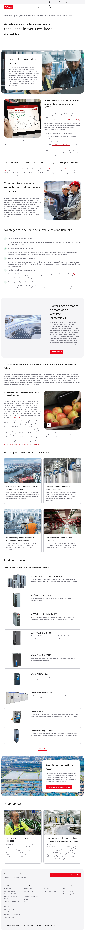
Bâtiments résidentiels (10, 894)
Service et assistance (30, 886)
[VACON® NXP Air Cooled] (16, 679)
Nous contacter (28, 902)
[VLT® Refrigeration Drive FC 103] (16, 619)
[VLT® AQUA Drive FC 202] (16, 600)
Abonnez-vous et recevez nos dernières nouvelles (65, 875)
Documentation (28, 888)
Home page (7, 15)
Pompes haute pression (49, 891)
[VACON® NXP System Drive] (16, 697)
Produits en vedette (21, 42)
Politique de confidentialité (11, 925)
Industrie (6, 906)
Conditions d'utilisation (27, 925)
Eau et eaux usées (9, 917)
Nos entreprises (48, 886)
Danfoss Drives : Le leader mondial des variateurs (43, 15)
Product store (47, 894)
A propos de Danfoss (16, 15)
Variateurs (46, 888)
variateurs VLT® (17, 417)
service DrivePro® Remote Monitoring (69, 120)
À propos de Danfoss (69, 886)
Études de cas (34, 42)
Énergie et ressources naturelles (12, 901)
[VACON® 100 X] (16, 716)
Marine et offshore (9, 909)
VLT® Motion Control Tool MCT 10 (61, 145)
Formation (27, 899)
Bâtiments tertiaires (9, 891)
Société (65, 888)
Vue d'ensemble (7, 42)
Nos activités (26, 15)
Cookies (53, 925)
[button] (65, 1)
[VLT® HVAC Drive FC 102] (16, 638)
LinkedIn (6, 877)
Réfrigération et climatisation (12, 914)
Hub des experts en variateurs (64, 15)
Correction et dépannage (31, 896)
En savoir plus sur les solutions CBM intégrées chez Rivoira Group (21, 444)
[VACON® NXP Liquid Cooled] (16, 735)
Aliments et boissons (9, 904)
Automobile (7, 888)
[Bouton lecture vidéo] (49, 425)
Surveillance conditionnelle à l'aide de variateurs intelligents (20, 17)
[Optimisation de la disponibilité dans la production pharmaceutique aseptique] (62, 822)
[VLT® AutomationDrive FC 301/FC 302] (16, 581)
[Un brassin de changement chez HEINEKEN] (22, 822)
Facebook (16, 877)
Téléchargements (28, 891)
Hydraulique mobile (9, 912)
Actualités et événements (70, 891)
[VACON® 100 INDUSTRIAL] (16, 660)
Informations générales (42, 925)
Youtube (23, 877)
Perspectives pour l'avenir (70, 894)
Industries (7, 886)
